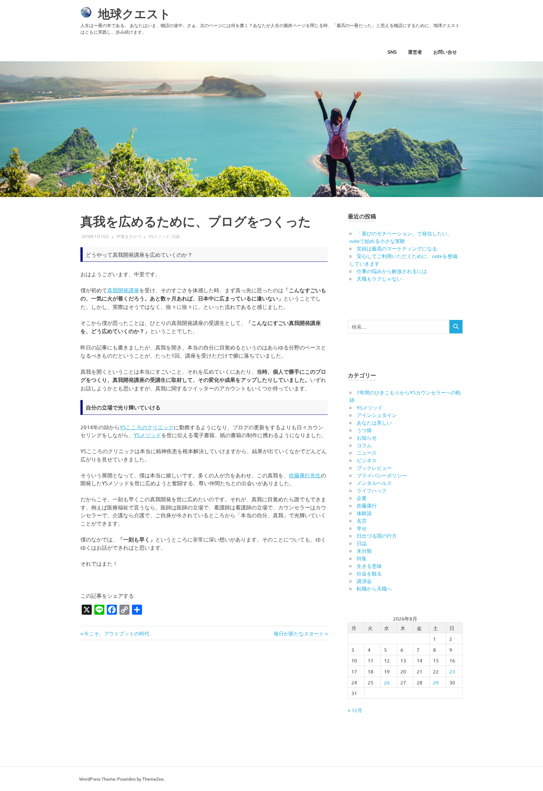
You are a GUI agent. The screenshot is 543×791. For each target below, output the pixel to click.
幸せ (362, 528)
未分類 (364, 550)
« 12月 (355, 710)
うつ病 (364, 430)
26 (387, 682)
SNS (392, 52)
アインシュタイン (377, 415)
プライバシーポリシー (382, 475)
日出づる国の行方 (377, 535)
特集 (362, 558)
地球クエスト (134, 14)
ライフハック (372, 490)
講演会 (364, 581)
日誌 (176, 236)
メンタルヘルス (374, 483)
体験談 (364, 513)
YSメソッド (159, 236)
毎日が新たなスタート (299, 633)
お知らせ (367, 437)
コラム (364, 445)
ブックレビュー (374, 467)
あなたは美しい (374, 422)
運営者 (415, 52)
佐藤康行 (367, 505)
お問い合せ (445, 52)
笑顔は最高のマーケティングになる (397, 248)
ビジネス (367, 460)
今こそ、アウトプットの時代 (116, 633)
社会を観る (369, 573)
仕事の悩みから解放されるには (392, 271)
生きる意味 (369, 566)
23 (452, 671)
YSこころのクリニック (147, 427)
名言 (362, 520)
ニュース (367, 452)
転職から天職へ (374, 588)
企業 (362, 498)
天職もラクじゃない (379, 278)
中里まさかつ (129, 236)
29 (436, 682)
